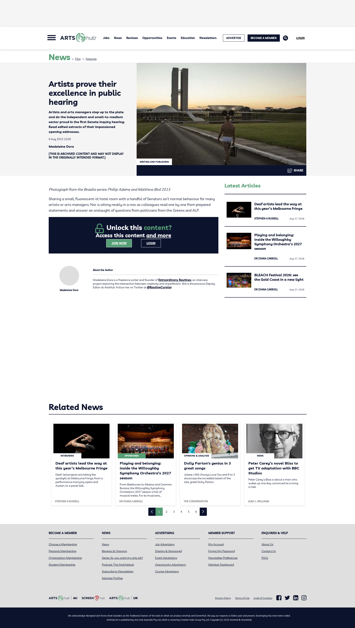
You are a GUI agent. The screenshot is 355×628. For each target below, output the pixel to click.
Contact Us (269, 551)
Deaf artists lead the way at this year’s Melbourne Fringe (278, 206)
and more (158, 235)
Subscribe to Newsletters (117, 571)
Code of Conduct (263, 597)
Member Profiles (112, 578)
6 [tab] (196, 512)
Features (91, 59)
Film (78, 59)
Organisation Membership (65, 558)
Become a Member (264, 38)
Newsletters (208, 38)
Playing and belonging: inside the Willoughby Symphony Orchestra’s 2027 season (278, 242)
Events (171, 38)
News (118, 38)
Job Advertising (164, 544)
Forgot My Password (221, 551)
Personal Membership (62, 551)
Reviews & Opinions (114, 551)
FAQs (265, 558)
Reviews (132, 38)
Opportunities (152, 38)
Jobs (106, 38)
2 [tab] (166, 512)
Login (300, 38)
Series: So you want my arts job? (122, 558)
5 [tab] (188, 512)
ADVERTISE (233, 38)
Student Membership (62, 564)
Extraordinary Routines (174, 280)
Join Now (119, 243)
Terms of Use (242, 597)
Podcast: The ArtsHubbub (118, 564)
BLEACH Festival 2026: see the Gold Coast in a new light (278, 277)
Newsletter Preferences (222, 558)
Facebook (278, 598)
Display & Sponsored (168, 551)
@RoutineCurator (159, 287)
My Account (216, 544)
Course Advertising (167, 571)
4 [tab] (181, 512)
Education (188, 38)
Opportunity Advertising (170, 564)
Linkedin (295, 598)
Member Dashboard (221, 564)
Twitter (287, 598)
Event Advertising (166, 558)
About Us (267, 544)
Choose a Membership (63, 544)
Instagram (304, 598)
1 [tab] (159, 512)
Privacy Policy (223, 597)
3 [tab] (174, 512)
